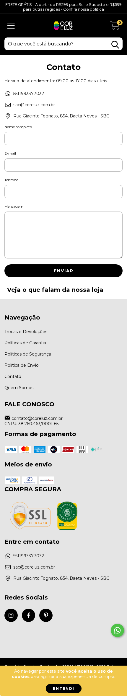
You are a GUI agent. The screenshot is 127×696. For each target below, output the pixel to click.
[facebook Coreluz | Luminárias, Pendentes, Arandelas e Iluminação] (28, 615)
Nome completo (18, 127)
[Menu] (11, 26)
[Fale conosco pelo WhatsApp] (117, 630)
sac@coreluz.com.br (34, 104)
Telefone (11, 180)
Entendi (63, 688)
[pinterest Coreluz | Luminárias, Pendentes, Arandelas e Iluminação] (46, 615)
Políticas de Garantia (25, 342)
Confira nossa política (83, 9)
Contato (12, 376)
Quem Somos (18, 387)
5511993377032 (28, 93)
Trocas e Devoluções (25, 331)
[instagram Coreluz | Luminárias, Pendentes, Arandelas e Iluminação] (11, 615)
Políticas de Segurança (27, 354)
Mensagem (13, 206)
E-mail (10, 153)
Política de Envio (21, 365)
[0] (115, 27)
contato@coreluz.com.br (37, 418)
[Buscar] (115, 45)
